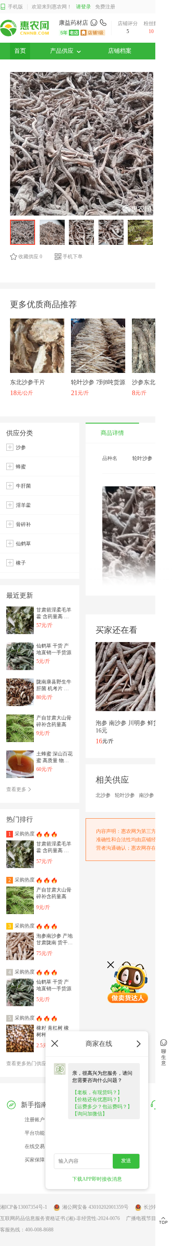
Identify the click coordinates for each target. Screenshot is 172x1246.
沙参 (21, 447)
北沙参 (103, 795)
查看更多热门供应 (27, 1063)
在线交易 (35, 1146)
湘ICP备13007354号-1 (23, 1207)
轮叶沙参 (125, 795)
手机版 (15, 7)
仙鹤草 (23, 544)
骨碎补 (23, 524)
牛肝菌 (23, 486)
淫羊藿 (23, 505)
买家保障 (35, 1160)
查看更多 (17, 789)
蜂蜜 (21, 467)
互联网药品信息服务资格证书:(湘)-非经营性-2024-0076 (60, 1218)
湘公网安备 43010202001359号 (95, 1207)
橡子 (21, 563)
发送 (126, 1161)
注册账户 (35, 1120)
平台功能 (35, 1133)
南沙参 (146, 795)
